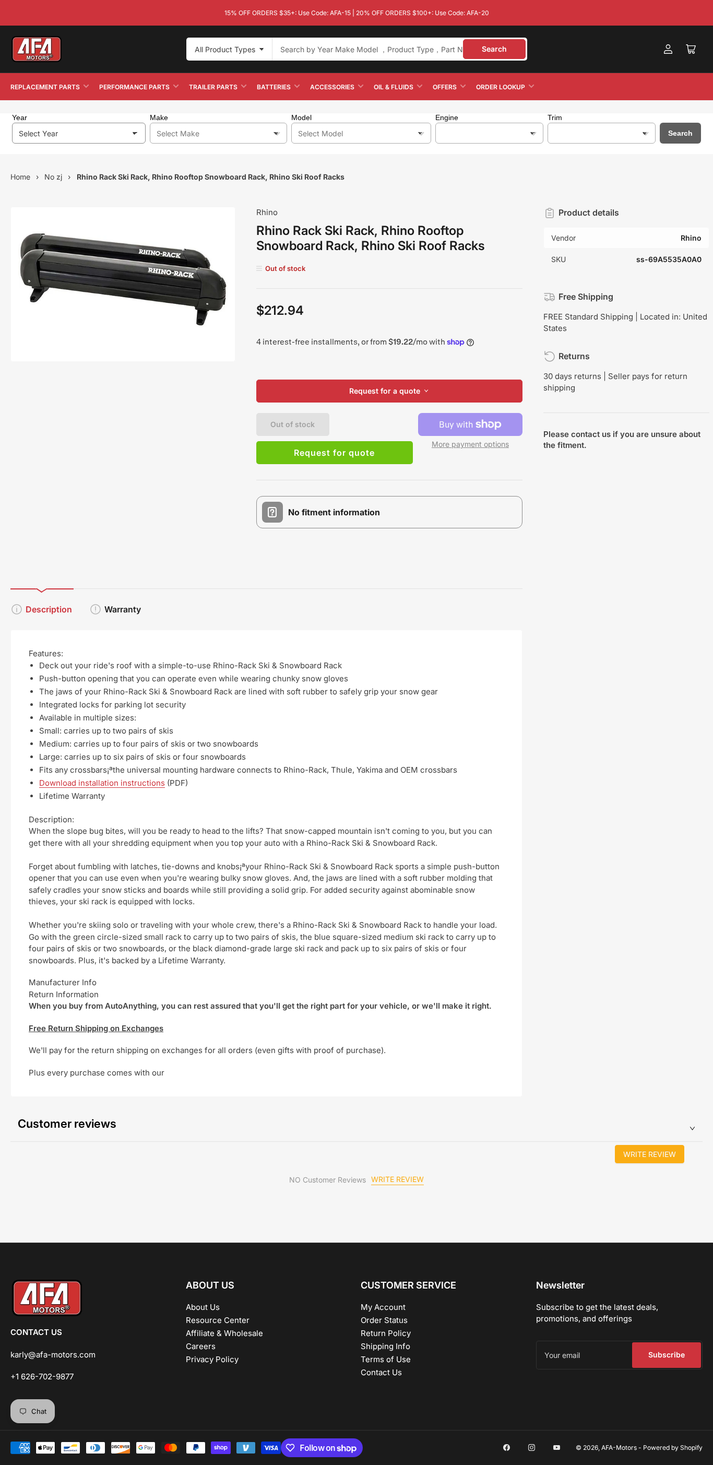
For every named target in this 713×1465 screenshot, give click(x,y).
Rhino (267, 212)
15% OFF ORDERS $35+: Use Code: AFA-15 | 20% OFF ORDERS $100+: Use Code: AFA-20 (356, 13)
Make (159, 117)
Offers (445, 87)
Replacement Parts (45, 87)
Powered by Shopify (673, 1447)
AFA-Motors (619, 1447)
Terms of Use (386, 1359)
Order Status (384, 1320)
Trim (555, 117)
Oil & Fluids (393, 87)
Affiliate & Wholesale (224, 1333)
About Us (203, 1307)
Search (494, 48)
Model (301, 117)
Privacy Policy (212, 1359)
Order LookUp (500, 87)
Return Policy (386, 1333)
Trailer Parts (213, 87)
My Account (383, 1307)
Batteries (274, 87)
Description (49, 609)
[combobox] (399, 49)
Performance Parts (134, 87)
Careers (201, 1346)
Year (19, 117)
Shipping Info (385, 1346)
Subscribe (666, 1354)
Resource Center (217, 1320)
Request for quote (334, 452)
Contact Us (381, 1372)
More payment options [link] (470, 444)
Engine (446, 117)
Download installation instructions (102, 783)
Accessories (332, 87)
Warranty (122, 609)
